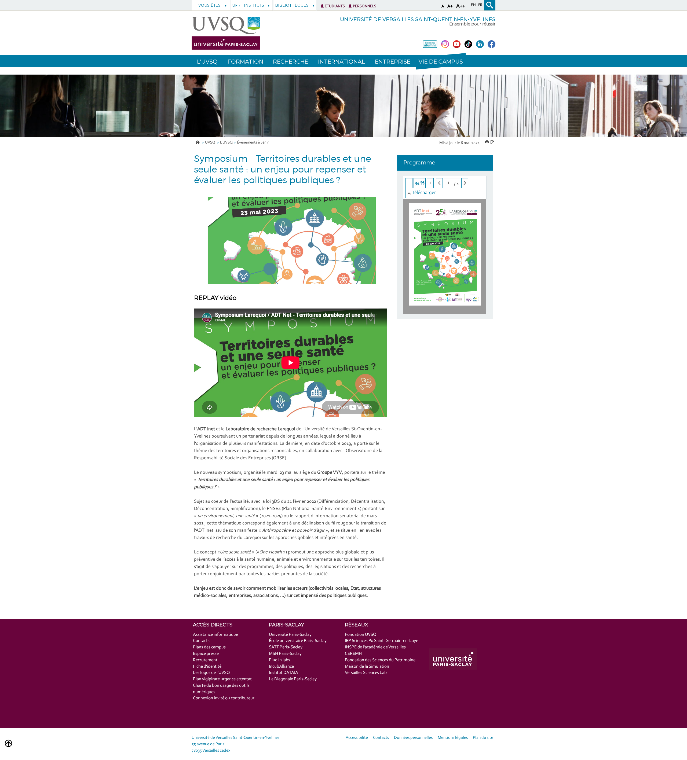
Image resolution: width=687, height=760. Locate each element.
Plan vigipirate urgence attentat (222, 679)
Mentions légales (453, 738)
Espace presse (206, 653)
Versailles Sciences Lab (366, 672)
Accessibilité (357, 738)
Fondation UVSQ (361, 634)
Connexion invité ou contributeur (223, 698)
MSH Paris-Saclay (285, 653)
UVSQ (210, 143)
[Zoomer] (430, 183)
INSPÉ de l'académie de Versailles (375, 647)
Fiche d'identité (207, 666)
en (474, 5)
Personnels (364, 6)
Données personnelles (413, 738)
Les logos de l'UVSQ (211, 672)
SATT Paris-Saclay (285, 647)
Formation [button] (245, 61)
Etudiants (335, 6)
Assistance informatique (215, 634)
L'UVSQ (226, 143)
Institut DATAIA (283, 672)
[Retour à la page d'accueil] (226, 33)
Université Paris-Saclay (290, 634)
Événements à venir (253, 143)
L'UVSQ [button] (207, 61)
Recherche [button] (290, 61)
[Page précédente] (439, 183)
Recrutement (205, 660)
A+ (450, 6)
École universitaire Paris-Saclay (298, 640)
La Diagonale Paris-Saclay (293, 679)
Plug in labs (279, 660)
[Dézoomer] (408, 183)
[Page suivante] (464, 183)
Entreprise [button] (392, 61)
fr (480, 5)
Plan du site (483, 738)
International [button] (341, 61)
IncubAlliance (281, 666)
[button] (441, 61)
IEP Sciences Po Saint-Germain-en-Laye (381, 640)
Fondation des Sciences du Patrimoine (380, 660)
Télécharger (423, 192)
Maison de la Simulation (367, 666)
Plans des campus (209, 647)
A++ (460, 6)
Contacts (201, 640)
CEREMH (353, 653)
